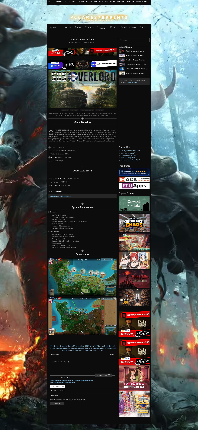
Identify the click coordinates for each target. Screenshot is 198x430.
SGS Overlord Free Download (74, 346)
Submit (57, 403)
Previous (55, 354)
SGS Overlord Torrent (63, 348)
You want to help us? (128, 153)
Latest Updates (132, 83)
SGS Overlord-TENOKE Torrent (92, 350)
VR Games (102, 27)
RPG (95, 1)
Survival (130, 1)
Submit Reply (102, 375)
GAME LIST (67, 27)
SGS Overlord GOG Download (95, 346)
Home (55, 27)
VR (49, 3)
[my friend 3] (134, 179)
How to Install (130, 27)
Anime (81, 1)
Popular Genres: (55, 1)
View (134, 204)
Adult (74, 1)
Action (67, 1)
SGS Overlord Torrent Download (81, 348)
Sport (112, 1)
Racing (89, 1)
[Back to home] (99, 14)
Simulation (103, 1)
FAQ (143, 27)
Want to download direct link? (130, 160)
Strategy (121, 1)
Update (91, 27)
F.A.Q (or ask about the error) (130, 151)
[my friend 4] (134, 186)
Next (112, 354)
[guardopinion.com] (134, 172)
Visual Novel (141, 1)
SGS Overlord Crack (57, 346)
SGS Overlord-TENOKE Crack (102, 348)
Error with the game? (128, 158)
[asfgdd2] (134, 378)
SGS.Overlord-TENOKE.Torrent (60, 196)
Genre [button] (79, 27)
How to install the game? (129, 155)
